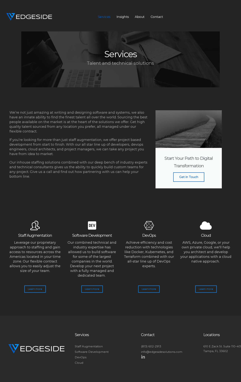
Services (104, 17)
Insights (123, 17)
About (140, 17)
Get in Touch (188, 177)
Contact (157, 17)
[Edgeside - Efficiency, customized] (29, 16)
